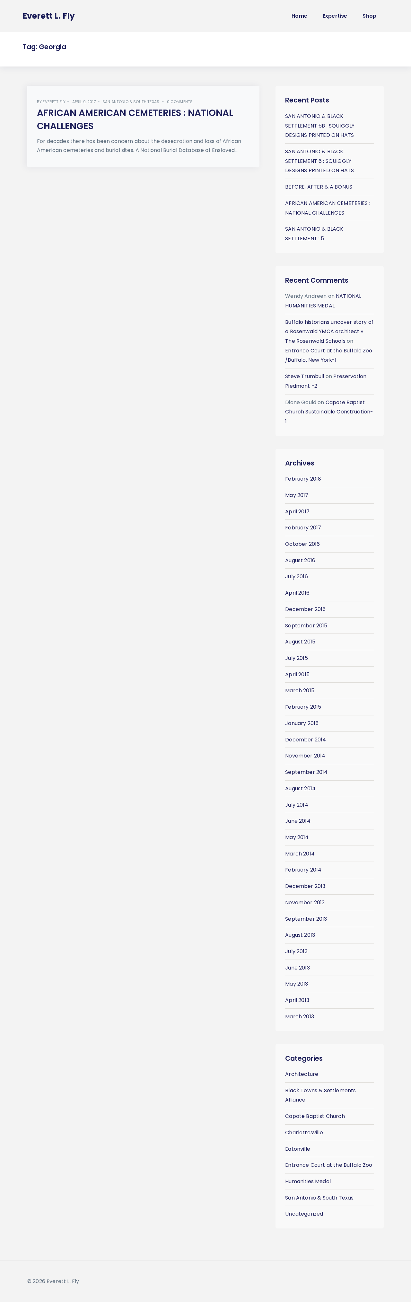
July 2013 (296, 951)
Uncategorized (304, 1214)
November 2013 (305, 902)
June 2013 (297, 967)
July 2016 (296, 576)
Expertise (335, 16)
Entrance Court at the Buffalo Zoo (328, 1165)
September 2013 (306, 919)
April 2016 (297, 593)
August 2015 (300, 641)
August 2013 (300, 935)
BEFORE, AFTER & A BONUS (318, 186)
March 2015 (299, 690)
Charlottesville (304, 1132)
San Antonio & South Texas (130, 101)
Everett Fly (54, 101)
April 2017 (297, 511)
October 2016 (302, 544)
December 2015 (305, 609)
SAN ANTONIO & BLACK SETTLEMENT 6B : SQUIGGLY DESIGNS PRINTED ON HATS (319, 125)
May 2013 (296, 984)
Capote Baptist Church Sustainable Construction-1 (329, 412)
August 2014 (300, 788)
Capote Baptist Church (315, 1116)
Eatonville (297, 1149)
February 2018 (303, 479)
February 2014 (303, 869)
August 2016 (300, 560)
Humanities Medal (308, 1181)
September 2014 (306, 772)
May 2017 (296, 495)
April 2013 (297, 1000)
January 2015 (302, 723)
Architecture (301, 1074)
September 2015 (306, 625)
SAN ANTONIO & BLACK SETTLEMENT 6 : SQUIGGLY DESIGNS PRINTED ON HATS (319, 161)
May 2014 (297, 837)
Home (299, 16)
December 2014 (305, 739)
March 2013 (299, 1016)
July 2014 (296, 805)
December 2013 (305, 886)
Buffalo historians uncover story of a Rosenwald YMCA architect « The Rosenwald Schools (329, 331)
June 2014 (297, 821)
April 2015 (297, 674)
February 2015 (303, 707)
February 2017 (303, 527)
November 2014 (305, 755)
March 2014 (300, 853)
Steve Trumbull (304, 376)
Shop (369, 16)
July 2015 (296, 658)
